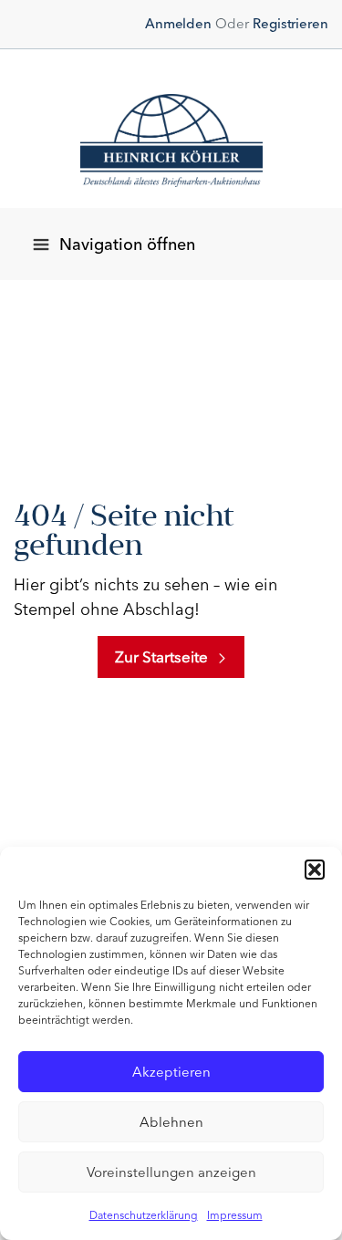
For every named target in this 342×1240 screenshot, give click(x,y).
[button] (315, 869)
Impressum (235, 1215)
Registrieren (290, 24)
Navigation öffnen (127, 244)
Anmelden (178, 24)
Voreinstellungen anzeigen (171, 1172)
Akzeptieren (171, 1072)
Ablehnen (171, 1122)
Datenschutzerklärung (143, 1215)
